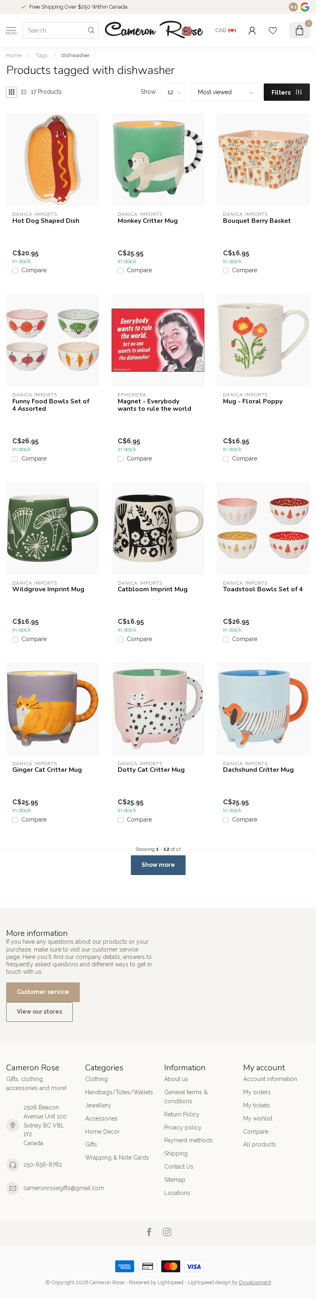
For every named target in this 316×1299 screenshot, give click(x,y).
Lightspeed (171, 1282)
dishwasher (75, 55)
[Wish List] (273, 30)
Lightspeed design (209, 1282)
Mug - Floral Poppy (253, 401)
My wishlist (257, 1118)
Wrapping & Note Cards (117, 1157)
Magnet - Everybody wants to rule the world (154, 405)
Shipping (176, 1153)
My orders (257, 1092)
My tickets (256, 1105)
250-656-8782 (42, 1164)
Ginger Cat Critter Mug (47, 769)
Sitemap (175, 1179)
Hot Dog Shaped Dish (45, 221)
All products (259, 1144)
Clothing (96, 1079)
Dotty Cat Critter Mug (151, 769)
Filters (282, 92)
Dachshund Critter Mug (258, 769)
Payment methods (188, 1140)
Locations (177, 1193)
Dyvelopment (255, 1282)
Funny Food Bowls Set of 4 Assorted (50, 405)
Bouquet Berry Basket (257, 221)
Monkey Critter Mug (148, 221)
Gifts (91, 1144)
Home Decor (102, 1131)
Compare (33, 270)
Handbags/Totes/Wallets (118, 1092)
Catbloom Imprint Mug (153, 589)
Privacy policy (183, 1127)
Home (13, 55)
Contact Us (178, 1166)
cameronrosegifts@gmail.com (63, 1188)
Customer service (43, 992)
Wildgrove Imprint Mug (48, 589)
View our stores (39, 1011)
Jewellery (98, 1105)
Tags (41, 55)
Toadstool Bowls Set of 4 (263, 589)
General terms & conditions (186, 1096)
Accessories (101, 1118)
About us (176, 1079)
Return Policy (182, 1114)
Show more (158, 864)
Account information (270, 1079)
